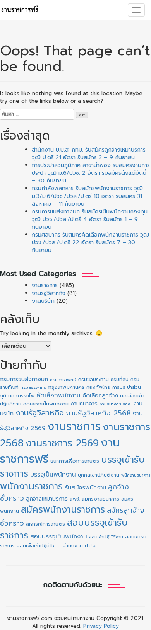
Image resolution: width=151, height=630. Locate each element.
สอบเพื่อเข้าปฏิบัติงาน (39, 545)
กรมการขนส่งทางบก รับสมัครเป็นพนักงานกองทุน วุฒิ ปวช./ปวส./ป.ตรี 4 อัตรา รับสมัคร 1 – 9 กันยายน (90, 219)
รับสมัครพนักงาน (85, 487)
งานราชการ (45, 285)
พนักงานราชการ (31, 486)
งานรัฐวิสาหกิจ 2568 (98, 413)
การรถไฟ (25, 395)
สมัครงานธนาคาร (100, 498)
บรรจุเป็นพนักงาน (53, 474)
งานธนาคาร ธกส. (115, 404)
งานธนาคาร (84, 403)
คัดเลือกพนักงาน (58, 395)
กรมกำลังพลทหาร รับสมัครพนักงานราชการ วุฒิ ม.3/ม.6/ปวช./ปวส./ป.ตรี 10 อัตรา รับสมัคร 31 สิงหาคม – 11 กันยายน (87, 196)
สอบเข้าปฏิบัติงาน (106, 537)
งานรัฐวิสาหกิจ (48, 293)
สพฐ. (75, 498)
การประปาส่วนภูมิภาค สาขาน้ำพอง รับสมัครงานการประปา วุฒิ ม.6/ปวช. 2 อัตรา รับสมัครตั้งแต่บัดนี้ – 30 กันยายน (91, 173)
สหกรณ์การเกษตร (45, 524)
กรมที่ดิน (120, 379)
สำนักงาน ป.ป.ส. (79, 545)
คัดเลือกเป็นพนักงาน (46, 404)
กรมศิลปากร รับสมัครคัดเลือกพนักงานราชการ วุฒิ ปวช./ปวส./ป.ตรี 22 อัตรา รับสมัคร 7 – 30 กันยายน (90, 242)
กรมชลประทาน (93, 379)
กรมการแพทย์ (63, 379)
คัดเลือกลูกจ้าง (100, 395)
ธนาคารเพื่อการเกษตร (74, 461)
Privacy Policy (101, 626)
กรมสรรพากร (33, 387)
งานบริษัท (43, 301)
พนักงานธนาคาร (135, 475)
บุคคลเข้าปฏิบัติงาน (98, 474)
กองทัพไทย (98, 387)
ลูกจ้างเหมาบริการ (47, 498)
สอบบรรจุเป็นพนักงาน (58, 536)
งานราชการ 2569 (62, 443)
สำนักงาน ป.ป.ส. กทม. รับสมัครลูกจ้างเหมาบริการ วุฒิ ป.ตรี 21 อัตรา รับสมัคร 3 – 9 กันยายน (89, 154)
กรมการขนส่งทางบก (24, 379)
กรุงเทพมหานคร (66, 387)
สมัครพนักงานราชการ (63, 509)
